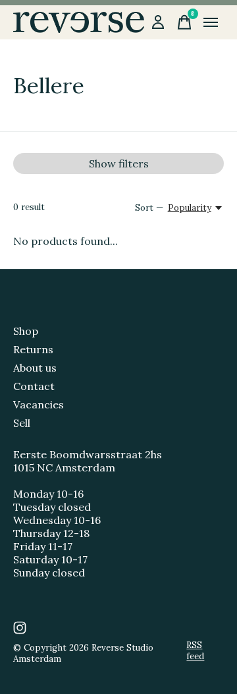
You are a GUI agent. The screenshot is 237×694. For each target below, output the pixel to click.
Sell (21, 422)
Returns (33, 349)
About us (35, 367)
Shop (25, 330)
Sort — (149, 207)
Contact (34, 386)
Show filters (119, 163)
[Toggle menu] (211, 22)
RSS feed (195, 651)
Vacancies (38, 404)
